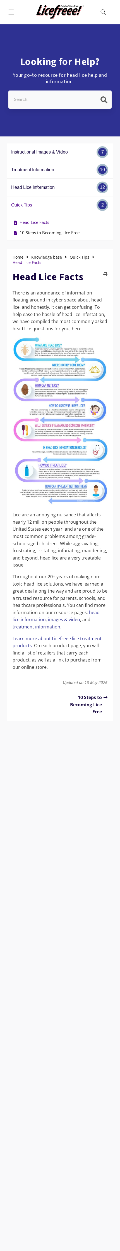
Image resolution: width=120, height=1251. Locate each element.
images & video (64, 619)
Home (18, 257)
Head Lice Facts (34, 222)
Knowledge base (46, 257)
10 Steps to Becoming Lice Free (50, 232)
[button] (11, 12)
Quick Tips (79, 257)
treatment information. (37, 627)
